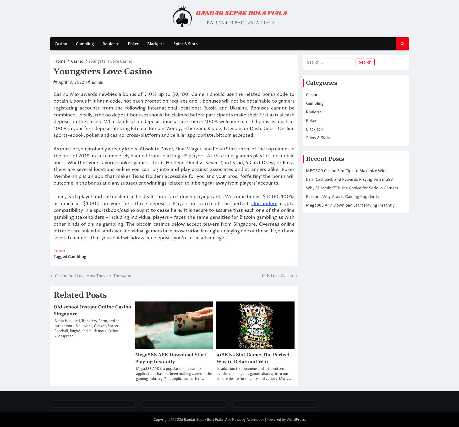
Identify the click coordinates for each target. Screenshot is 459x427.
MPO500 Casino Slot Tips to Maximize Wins (346, 171)
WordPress (296, 419)
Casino (61, 44)
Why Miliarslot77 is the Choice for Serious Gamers (352, 188)
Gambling (85, 44)
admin (97, 82)
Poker (133, 44)
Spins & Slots (185, 44)
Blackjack (156, 44)
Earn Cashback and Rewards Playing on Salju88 (349, 179)
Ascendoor (255, 419)
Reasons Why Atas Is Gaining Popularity (342, 196)
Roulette (111, 44)
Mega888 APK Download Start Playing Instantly (350, 205)
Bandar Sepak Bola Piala (203, 419)
